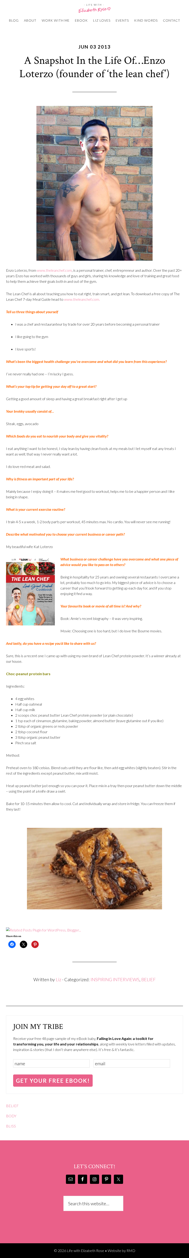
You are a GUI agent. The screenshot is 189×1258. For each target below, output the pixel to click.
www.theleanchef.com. (82, 299)
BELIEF (148, 979)
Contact (171, 20)
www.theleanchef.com (54, 270)
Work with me (56, 20)
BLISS (11, 1126)
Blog (14, 20)
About (30, 20)
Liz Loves (101, 20)
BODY (11, 1116)
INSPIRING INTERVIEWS (115, 979)
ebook (81, 20)
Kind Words (146, 20)
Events (122, 20)
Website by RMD (121, 1250)
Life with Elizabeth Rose (94, 8)
